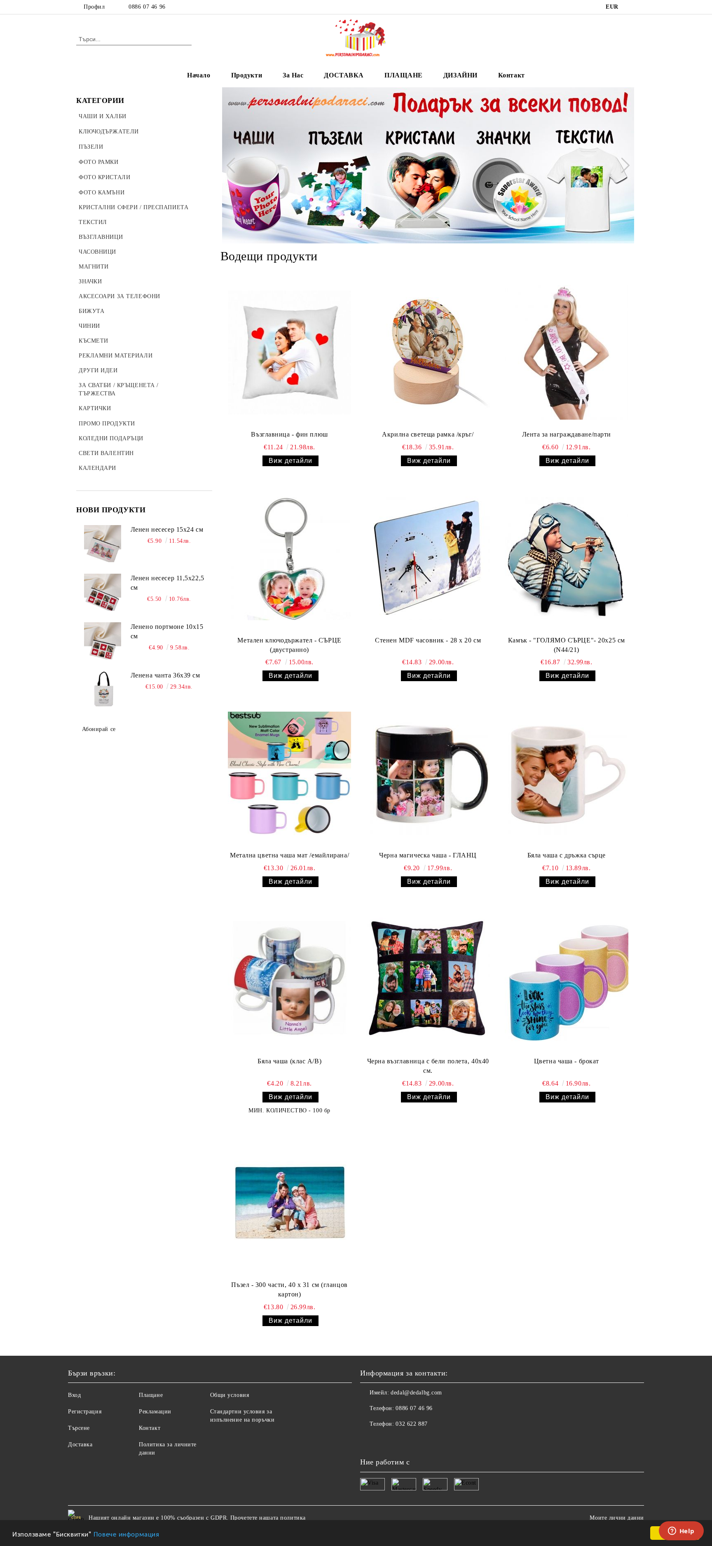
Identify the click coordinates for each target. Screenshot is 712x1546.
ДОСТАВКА (343, 75)
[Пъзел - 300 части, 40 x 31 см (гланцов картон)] (289, 1203)
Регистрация (84, 1411)
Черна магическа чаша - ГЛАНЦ (428, 855)
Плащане (151, 1395)
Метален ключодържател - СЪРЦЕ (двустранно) (289, 645)
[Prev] (234, 165)
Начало (198, 75)
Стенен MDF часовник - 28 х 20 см (428, 640)
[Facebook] (631, 7)
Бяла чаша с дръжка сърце (566, 855)
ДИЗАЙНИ (460, 75)
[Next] (622, 165)
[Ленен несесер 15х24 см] (102, 543)
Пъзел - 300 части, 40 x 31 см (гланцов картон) (289, 1289)
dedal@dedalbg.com (416, 1393)
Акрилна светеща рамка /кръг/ (428, 434)
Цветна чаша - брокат (566, 1061)
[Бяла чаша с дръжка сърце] (566, 773)
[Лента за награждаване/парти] (566, 352)
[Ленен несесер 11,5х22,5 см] (102, 592)
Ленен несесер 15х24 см (167, 529)
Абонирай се (99, 729)
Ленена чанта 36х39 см (165, 675)
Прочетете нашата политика (268, 1518)
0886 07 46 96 (147, 7)
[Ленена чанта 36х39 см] (102, 689)
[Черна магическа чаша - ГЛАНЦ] (428, 773)
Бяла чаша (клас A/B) (289, 1061)
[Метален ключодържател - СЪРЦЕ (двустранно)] (289, 558)
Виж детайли (290, 460)
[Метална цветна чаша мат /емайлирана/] (289, 773)
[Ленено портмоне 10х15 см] (102, 640)
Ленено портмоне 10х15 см (167, 631)
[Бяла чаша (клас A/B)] (289, 979)
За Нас (293, 75)
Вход (74, 1395)
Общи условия (229, 1395)
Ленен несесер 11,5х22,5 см (167, 582)
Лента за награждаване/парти (566, 434)
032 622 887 (411, 1424)
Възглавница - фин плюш (289, 434)
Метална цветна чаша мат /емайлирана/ (289, 855)
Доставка (80, 1444)
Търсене (79, 1428)
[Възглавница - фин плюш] (289, 352)
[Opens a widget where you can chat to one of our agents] (681, 1531)
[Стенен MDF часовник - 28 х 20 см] (428, 558)
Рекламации (155, 1411)
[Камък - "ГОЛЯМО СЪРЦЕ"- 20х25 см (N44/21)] (566, 558)
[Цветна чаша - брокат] (566, 979)
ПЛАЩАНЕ (403, 75)
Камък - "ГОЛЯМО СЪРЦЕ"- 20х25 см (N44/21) (566, 645)
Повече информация (126, 1533)
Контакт (511, 75)
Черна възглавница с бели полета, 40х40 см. (428, 1066)
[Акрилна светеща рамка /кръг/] (428, 352)
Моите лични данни (617, 1518)
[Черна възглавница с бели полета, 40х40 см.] (428, 979)
